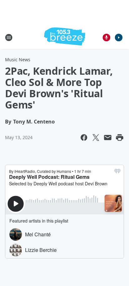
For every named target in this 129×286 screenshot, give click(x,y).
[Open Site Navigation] (9, 37)
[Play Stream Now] (118, 37)
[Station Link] (64, 37)
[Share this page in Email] (107, 137)
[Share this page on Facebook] (84, 137)
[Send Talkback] (106, 37)
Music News (17, 60)
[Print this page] (119, 137)
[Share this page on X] (95, 137)
